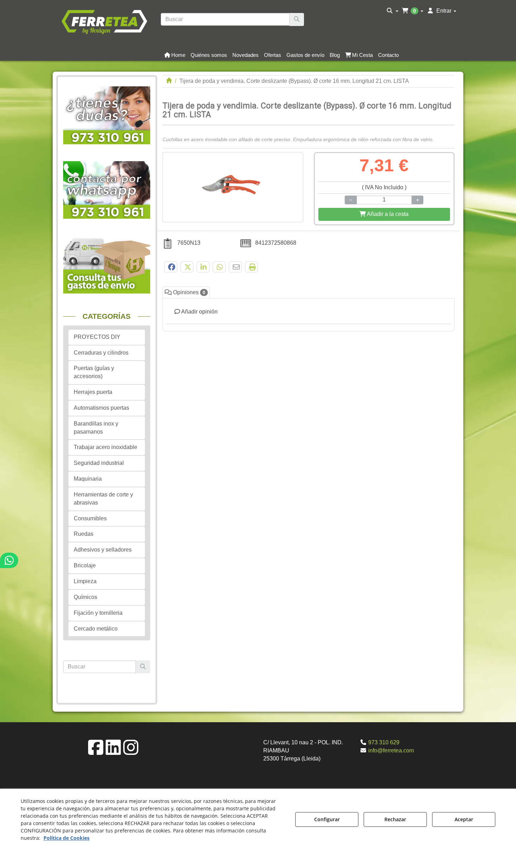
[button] (104, 21)
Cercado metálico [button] (96, 629)
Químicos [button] (85, 597)
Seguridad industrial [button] (99, 463)
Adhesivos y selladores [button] (103, 550)
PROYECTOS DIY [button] (97, 337)
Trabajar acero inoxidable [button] (105, 447)
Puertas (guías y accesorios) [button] (94, 372)
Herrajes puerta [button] (93, 392)
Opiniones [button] (188, 292)
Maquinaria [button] (88, 479)
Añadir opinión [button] (199, 312)
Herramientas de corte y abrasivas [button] (103, 499)
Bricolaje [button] (85, 565)
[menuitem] (392, 11)
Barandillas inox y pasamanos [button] (96, 428)
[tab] (308, 314)
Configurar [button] (327, 819)
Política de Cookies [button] (67, 838)
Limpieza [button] (85, 581)
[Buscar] (296, 19)
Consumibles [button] (90, 518)
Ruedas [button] (83, 534)
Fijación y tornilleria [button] (98, 613)
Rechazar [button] (395, 819)
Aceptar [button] (464, 819)
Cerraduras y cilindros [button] (101, 353)
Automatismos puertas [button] (101, 408)
